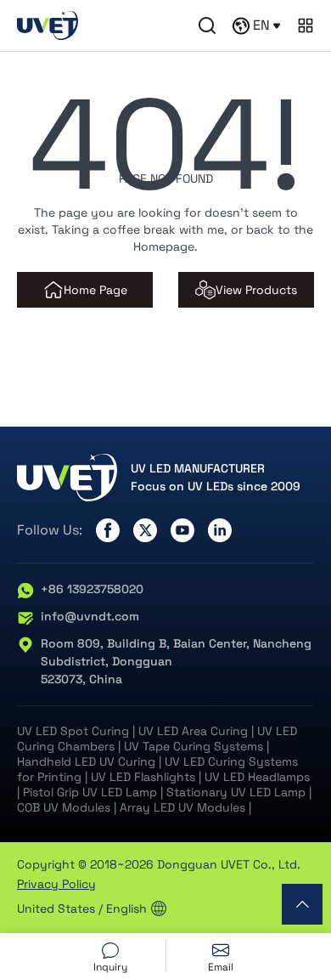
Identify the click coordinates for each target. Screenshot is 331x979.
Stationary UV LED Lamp (236, 792)
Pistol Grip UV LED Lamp (90, 792)
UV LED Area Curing (193, 730)
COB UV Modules (63, 807)
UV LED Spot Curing (73, 730)
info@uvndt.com (90, 616)
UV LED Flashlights (143, 776)
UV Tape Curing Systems (193, 746)
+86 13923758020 (92, 589)
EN (261, 25)
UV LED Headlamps (257, 776)
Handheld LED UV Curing (86, 761)
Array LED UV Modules (182, 807)
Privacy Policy (56, 883)
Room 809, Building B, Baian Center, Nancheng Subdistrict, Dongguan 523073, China (176, 661)
